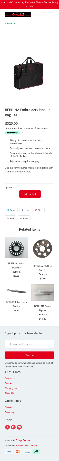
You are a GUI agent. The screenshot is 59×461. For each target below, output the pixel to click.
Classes (9, 407)
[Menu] (44, 15)
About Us (9, 393)
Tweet (12, 210)
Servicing (9, 412)
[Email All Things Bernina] (20, 427)
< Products (10, 23)
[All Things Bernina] (18, 15)
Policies (8, 383)
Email (25, 218)
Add (12, 218)
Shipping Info (11, 388)
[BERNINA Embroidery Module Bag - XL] (29, 66)
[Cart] (51, 15)
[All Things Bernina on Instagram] (14, 427)
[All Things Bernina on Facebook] (8, 427)
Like (27, 210)
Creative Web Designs (26, 445)
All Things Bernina (21, 440)
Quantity (9, 187)
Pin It (40, 210)
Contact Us (10, 378)
